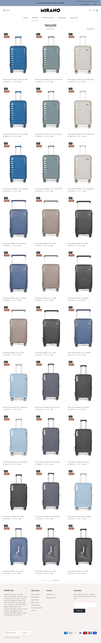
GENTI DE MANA (48, 18)
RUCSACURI (62, 18)
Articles (33, 610)
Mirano (9, 637)
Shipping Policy (35, 605)
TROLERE (35, 18)
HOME (25, 18)
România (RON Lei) (85, 4)
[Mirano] (50, 10)
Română (94, 4)
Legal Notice (34, 600)
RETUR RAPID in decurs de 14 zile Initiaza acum (87, 1)
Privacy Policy (35, 602)
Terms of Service (36, 594)
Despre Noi (74, 18)
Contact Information (36, 608)
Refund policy (35, 597)
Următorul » (56, 580)
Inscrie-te (79, 610)
